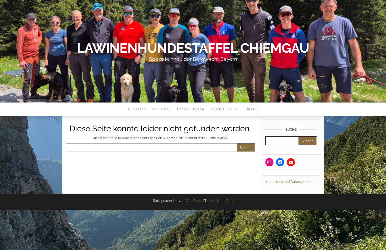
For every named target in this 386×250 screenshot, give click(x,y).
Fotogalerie (223, 109)
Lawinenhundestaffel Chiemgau (193, 48)
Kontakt (251, 109)
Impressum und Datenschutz (287, 182)
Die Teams (161, 109)
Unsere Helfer (190, 109)
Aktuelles (136, 109)
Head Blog (225, 201)
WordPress (193, 201)
